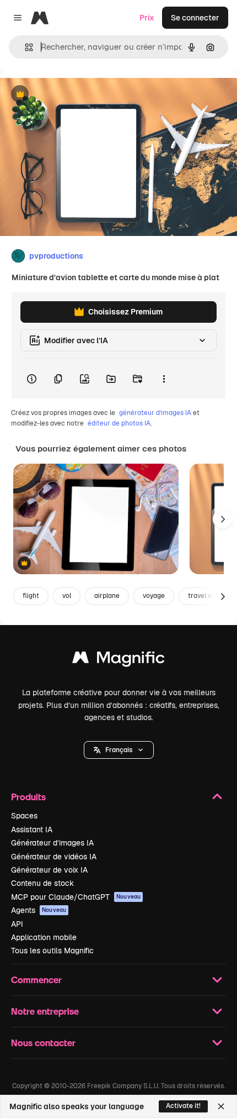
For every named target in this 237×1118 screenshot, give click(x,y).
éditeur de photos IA (119, 423)
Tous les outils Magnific (52, 951)
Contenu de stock (42, 883)
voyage (154, 595)
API (17, 924)
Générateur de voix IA (49, 870)
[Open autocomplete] (24, 47)
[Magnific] (118, 660)
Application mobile (44, 937)
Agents (38, 910)
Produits (28, 796)
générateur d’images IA (155, 412)
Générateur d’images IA (52, 843)
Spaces (24, 816)
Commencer (36, 979)
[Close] (221, 1106)
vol (66, 595)
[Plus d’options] (164, 379)
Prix (146, 18)
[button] (119, 750)
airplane (107, 595)
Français (118, 750)
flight (31, 595)
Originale (72, 95)
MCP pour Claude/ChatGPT (76, 897)
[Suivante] (223, 519)
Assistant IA (31, 829)
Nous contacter (43, 1042)
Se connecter (195, 18)
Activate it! (183, 1105)
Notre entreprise (45, 1011)
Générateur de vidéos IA (53, 857)
